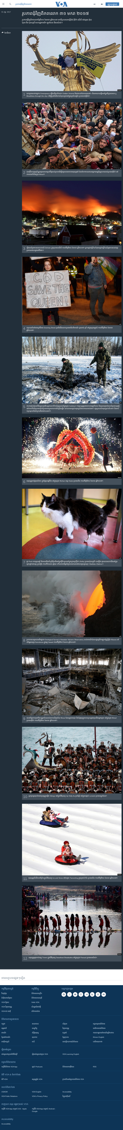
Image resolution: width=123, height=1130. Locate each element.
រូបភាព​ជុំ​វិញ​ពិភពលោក (23, 4)
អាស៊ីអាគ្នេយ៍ (5, 1042)
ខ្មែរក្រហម (65, 1037)
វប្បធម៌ (64, 1033)
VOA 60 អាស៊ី (6, 1011)
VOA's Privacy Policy (40, 1096)
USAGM (4, 1092)
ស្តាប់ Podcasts (37, 1067)
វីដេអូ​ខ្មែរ (4, 993)
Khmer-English (98, 1037)
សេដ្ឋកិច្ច (34, 1028)
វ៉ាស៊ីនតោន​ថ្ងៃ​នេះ (6, 998)
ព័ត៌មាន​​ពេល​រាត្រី (36, 998)
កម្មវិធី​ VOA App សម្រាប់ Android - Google (44, 1110)
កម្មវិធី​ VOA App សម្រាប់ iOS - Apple (14, 1109)
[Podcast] (98, 994)
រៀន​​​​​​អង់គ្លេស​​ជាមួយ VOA (40, 1054)
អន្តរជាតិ (4, 1028)
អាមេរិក (3, 1033)
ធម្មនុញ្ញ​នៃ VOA (37, 1079)
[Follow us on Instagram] (81, 994)
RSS (94, 1067)
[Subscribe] (103, 994)
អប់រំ (33, 1042)
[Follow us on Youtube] (75, 994)
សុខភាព (34, 1037)
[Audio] (94, 4)
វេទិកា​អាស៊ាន (35, 1011)
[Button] (6, 33)
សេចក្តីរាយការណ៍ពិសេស (70, 1042)
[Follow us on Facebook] (64, 994)
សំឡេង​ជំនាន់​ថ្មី (36, 1007)
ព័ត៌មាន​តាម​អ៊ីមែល (68, 1067)
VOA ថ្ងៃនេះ (5, 1002)
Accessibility (67, 1092)
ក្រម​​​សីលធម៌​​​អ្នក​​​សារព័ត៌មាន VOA (73, 1079)
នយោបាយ (35, 1024)
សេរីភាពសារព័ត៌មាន (99, 1028)
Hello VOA (35, 1002)
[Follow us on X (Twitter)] (69, 994)
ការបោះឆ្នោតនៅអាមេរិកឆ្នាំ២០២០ (103, 1033)
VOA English (36, 1092)
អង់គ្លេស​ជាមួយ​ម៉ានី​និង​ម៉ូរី (9, 1054)
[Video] (102, 4)
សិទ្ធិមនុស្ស (35, 1033)
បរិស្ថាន (64, 1024)
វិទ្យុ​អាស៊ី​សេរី (66, 1096)
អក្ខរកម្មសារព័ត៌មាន (99, 1024)
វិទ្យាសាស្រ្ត (65, 1028)
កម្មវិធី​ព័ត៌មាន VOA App (9, 1067)
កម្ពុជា (3, 1024)
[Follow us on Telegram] (86, 994)
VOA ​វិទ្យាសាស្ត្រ (6, 1007)
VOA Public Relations (9, 1096)
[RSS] (92, 994)
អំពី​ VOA (4, 1079)
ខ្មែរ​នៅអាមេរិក (5, 1037)
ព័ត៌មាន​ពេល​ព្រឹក (36, 993)
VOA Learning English (70, 1054)
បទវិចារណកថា (97, 1042)
